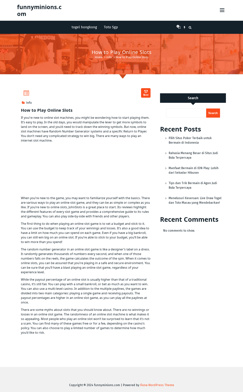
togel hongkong (84, 27)
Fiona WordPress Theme (157, 385)
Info (109, 57)
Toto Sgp (111, 27)
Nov (145, 93)
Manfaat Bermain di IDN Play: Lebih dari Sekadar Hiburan (194, 170)
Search (193, 98)
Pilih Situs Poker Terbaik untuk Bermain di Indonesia (190, 140)
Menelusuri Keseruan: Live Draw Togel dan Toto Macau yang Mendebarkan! (195, 200)
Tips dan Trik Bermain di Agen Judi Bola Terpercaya (193, 185)
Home (99, 57)
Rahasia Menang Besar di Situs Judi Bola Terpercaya (193, 155)
